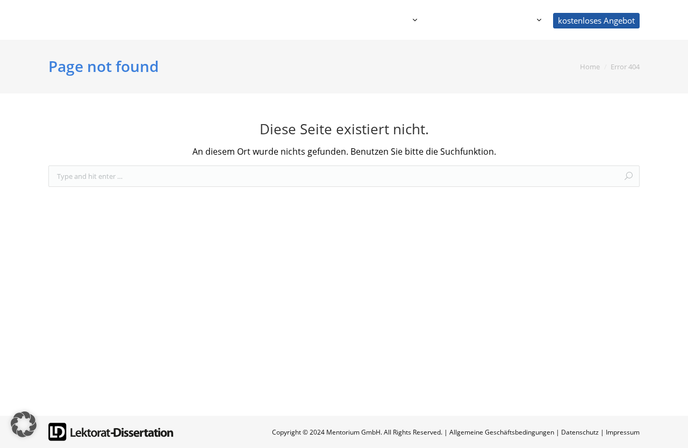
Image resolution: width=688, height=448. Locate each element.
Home (590, 66)
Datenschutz (580, 432)
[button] (23, 424)
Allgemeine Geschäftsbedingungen (501, 432)
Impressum (623, 432)
